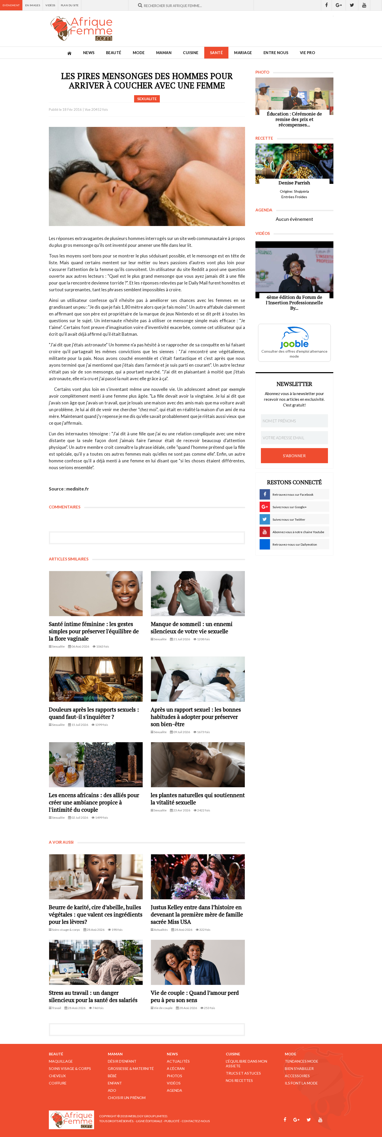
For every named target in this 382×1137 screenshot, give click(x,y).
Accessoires (297, 1076)
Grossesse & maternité (131, 1068)
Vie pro (307, 52)
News (89, 52)
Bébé (112, 1076)
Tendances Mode (301, 1061)
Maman (164, 52)
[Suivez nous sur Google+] (339, 5)
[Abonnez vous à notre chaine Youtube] (364, 5)
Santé (216, 52)
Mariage (243, 52)
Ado (112, 1090)
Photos (174, 1076)
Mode (139, 52)
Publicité (172, 1121)
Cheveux (57, 1076)
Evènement (11, 5)
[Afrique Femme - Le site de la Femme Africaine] (81, 28)
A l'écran (176, 1068)
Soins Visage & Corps (70, 1068)
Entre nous (276, 52)
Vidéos (50, 5)
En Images (32, 5)
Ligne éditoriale (149, 1121)
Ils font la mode (301, 1083)
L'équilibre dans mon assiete (246, 1063)
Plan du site (70, 5)
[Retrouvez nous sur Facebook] (326, 5)
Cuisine (191, 52)
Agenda (174, 1090)
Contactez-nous (196, 1121)
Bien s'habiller (299, 1068)
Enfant (115, 1083)
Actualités (178, 1061)
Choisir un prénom (127, 1097)
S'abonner (294, 455)
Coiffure (58, 1083)
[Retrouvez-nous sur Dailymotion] (376, 5)
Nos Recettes (239, 1080)
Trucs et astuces (243, 1073)
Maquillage (61, 1061)
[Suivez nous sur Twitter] (352, 5)
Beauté (113, 52)
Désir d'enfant (122, 1061)
